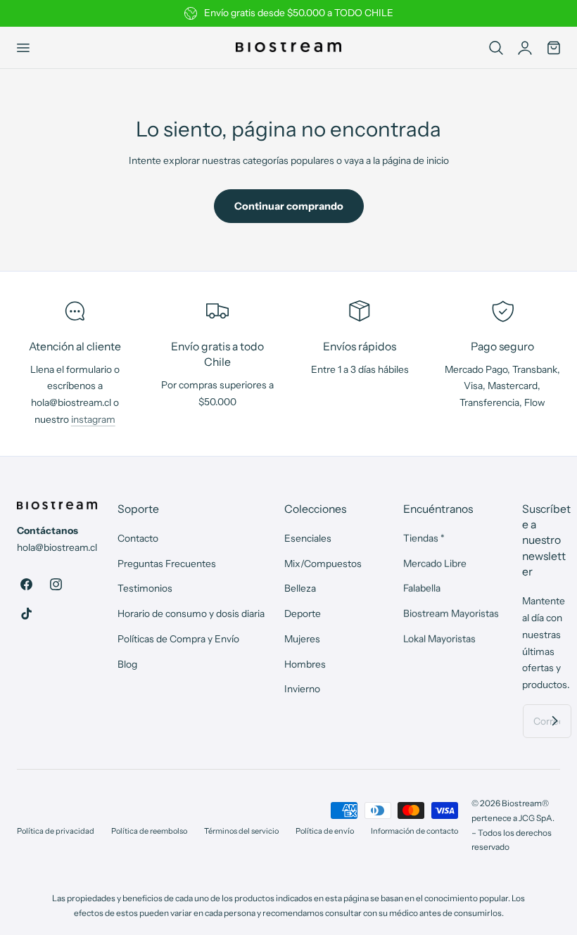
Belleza (300, 588)
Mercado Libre (435, 563)
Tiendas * (424, 538)
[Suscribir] (555, 720)
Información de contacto (414, 831)
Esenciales (307, 538)
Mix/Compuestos (323, 563)
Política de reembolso (149, 831)
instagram (93, 419)
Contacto (138, 538)
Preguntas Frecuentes (167, 563)
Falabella (421, 588)
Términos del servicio (241, 831)
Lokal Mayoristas (439, 638)
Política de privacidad (55, 831)
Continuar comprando (288, 206)
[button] (22, 47)
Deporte (302, 613)
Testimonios (145, 588)
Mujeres (302, 638)
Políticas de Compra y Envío (178, 638)
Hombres (305, 664)
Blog (127, 664)
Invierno (302, 689)
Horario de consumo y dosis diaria (191, 613)
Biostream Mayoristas (451, 613)
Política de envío (325, 831)
